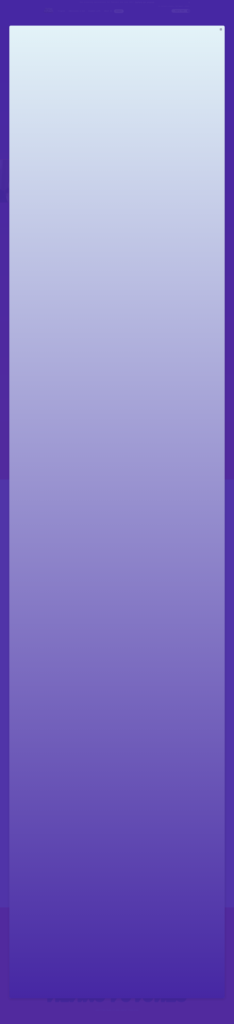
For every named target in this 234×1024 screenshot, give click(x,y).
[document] (117, 512)
